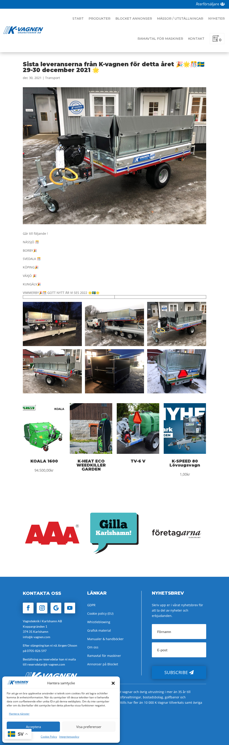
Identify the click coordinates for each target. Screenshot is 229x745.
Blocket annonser (133, 19)
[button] (113, 683)
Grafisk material (99, 630)
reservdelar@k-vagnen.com (46, 664)
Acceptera (33, 726)
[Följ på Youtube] (69, 608)
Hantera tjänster (19, 714)
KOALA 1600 (44, 461)
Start (78, 19)
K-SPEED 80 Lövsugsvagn (185, 463)
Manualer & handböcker (105, 639)
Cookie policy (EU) (100, 613)
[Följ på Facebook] (28, 608)
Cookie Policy (49, 737)
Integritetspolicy (69, 737)
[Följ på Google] (56, 608)
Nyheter (216, 19)
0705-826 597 (37, 651)
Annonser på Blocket (102, 664)
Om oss (92, 647)
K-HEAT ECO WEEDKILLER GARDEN (91, 465)
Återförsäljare (207, 4)
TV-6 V (138, 461)
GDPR (91, 605)
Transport (52, 78)
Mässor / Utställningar (180, 19)
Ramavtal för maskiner (160, 39)
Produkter (99, 19)
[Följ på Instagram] (42, 608)
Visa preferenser (88, 726)
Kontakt (196, 39)
